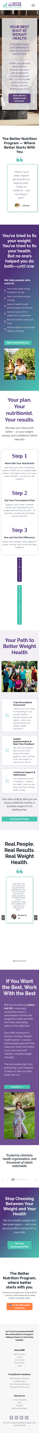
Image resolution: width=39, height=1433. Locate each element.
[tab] (13, 961)
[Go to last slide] (3, 917)
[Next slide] (35, 917)
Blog (19, 1403)
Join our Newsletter (19, 1400)
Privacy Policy (19, 1363)
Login (19, 1366)
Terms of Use (19, 1360)
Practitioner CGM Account (19, 1387)
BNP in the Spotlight (19, 1408)
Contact (20, 1357)
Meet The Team (19, 1354)
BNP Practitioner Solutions (19, 1378)
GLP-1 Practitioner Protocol (19, 1384)
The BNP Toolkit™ (19, 1381)
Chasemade (20, 1425)
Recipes (19, 1405)
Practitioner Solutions (20, 1374)
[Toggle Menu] (33, 5)
